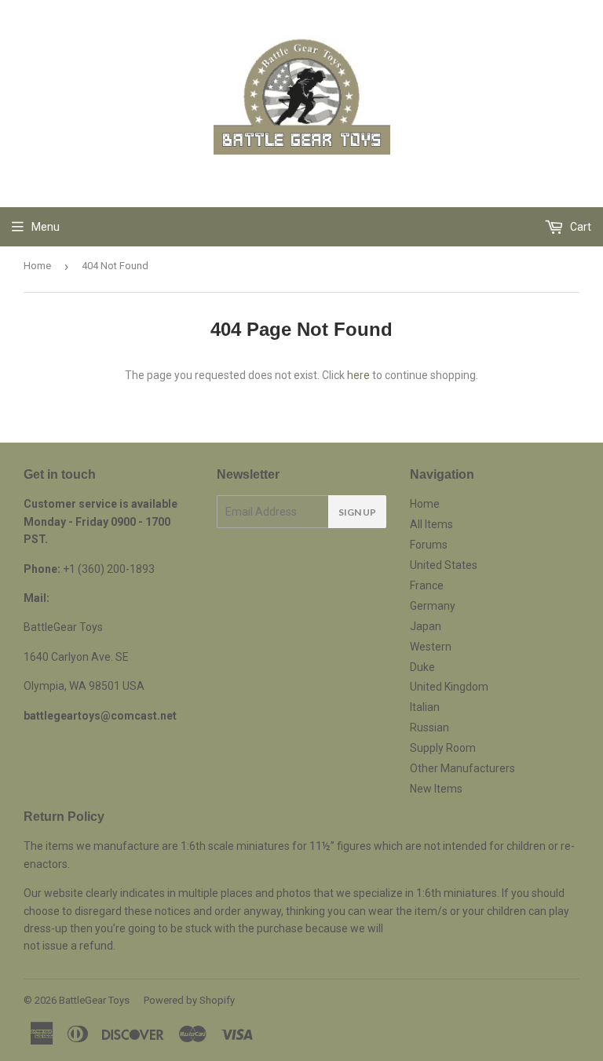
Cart (579, 227)
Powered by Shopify (189, 1000)
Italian (425, 707)
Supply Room (443, 748)
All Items (431, 524)
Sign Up (357, 512)
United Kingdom (449, 686)
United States (443, 565)
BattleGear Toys (94, 1000)
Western (430, 646)
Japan (425, 626)
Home (37, 266)
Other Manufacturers (462, 768)
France (427, 585)
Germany (432, 606)
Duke (422, 667)
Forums (429, 544)
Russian (429, 727)
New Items (436, 788)
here (358, 375)
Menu (45, 227)
